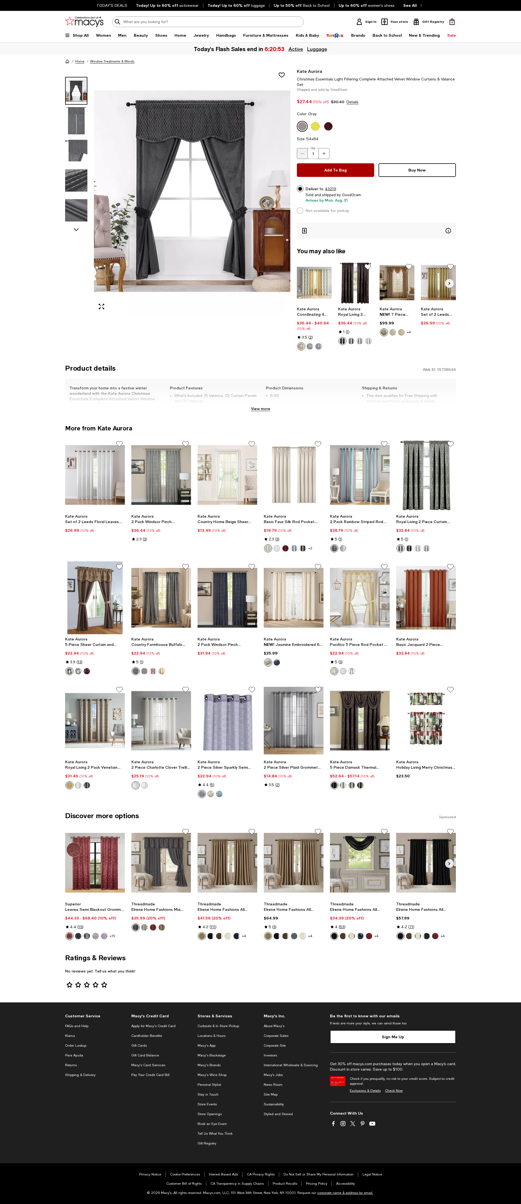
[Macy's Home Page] (84, 21)
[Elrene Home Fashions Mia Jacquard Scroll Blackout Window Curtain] (161, 862)
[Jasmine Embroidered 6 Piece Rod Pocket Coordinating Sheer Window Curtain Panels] (293, 597)
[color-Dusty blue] (294, 936)
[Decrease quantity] (302, 153)
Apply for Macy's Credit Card (153, 1026)
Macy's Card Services (148, 1065)
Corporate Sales (276, 1036)
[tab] (76, 91)
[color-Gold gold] (384, 332)
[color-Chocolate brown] (334, 785)
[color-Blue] (277, 662)
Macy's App (206, 1045)
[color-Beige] (268, 548)
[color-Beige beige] (401, 332)
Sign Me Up (393, 1036)
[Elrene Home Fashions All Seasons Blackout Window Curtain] (227, 862)
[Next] (449, 283)
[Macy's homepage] (67, 61)
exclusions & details (418, 401)
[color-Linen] (351, 785)
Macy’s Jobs (273, 1075)
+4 (409, 332)
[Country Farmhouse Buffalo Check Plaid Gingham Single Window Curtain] (161, 597)
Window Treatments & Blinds (112, 61)
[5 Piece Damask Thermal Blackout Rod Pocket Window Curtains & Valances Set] (360, 720)
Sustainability (274, 1104)
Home (79, 61)
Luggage (317, 49)
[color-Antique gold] (202, 936)
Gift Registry (207, 1143)
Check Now (394, 1091)
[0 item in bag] (452, 21)
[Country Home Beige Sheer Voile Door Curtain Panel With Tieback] (227, 475)
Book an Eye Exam (212, 1124)
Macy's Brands (209, 1065)
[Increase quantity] (324, 153)
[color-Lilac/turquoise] (334, 548)
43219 (330, 189)
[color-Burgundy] (285, 548)
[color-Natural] (144, 927)
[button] (177, 191)
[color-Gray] (144, 785)
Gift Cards (139, 1045)
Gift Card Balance (145, 1055)
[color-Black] (135, 671)
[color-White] (277, 548)
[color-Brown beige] (392, 332)
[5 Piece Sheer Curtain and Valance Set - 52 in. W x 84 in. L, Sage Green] (95, 597)
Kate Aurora (309, 71)
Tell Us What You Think (215, 1134)
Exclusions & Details (365, 1091)
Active (295, 49)
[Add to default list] (367, 267)
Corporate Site (275, 1045)
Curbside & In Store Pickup (218, 1026)
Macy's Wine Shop (212, 1075)
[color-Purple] (202, 794)
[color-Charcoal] (310, 346)
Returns (71, 1065)
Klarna (70, 1036)
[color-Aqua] (318, 346)
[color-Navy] (87, 785)
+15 (112, 936)
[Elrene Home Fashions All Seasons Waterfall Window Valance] (360, 862)
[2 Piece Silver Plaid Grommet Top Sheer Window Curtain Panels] (293, 720)
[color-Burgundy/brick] (87, 671)
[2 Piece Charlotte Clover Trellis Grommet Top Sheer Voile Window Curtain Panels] (161, 720)
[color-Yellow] (301, 346)
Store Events (207, 1104)
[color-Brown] (342, 341)
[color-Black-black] (87, 936)
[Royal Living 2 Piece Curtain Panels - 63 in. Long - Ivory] (426, 475)
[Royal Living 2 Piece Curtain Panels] (355, 282)
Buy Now (417, 170)
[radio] (301, 346)
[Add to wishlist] (281, 75)
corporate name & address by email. (345, 1193)
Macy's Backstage (212, 1055)
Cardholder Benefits (146, 1036)
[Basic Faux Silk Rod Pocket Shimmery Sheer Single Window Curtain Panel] (293, 475)
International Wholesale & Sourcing (291, 1065)
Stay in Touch (208, 1094)
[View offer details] (376, 231)
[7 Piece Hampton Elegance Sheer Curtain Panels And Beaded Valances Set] (397, 282)
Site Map (271, 1094)
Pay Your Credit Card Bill (150, 1075)
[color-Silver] (360, 341)
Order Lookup (75, 1045)
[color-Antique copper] (69, 936)
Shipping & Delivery (80, 1075)
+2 (310, 548)
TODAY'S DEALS (112, 5)
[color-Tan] (334, 671)
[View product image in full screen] (101, 306)
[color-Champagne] (268, 662)
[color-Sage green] (144, 671)
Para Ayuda (74, 1055)
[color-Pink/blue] (343, 548)
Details (352, 102)
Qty (313, 148)
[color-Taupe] (69, 785)
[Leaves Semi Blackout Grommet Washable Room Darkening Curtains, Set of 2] (95, 862)
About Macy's (274, 1026)
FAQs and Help (76, 1026)
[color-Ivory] (368, 341)
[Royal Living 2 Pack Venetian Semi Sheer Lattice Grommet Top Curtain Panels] (95, 720)
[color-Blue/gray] (78, 671)
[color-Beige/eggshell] (210, 794)
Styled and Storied (278, 1114)
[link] (314, 328)
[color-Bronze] (95, 936)
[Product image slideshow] (192, 191)
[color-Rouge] (153, 927)
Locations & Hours (211, 1036)
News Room (273, 1085)
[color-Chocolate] (219, 936)
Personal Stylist (209, 1085)
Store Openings (210, 1114)
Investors (270, 1055)
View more (260, 408)
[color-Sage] (351, 341)
